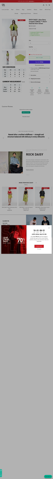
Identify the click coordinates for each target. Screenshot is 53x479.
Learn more (39, 246)
